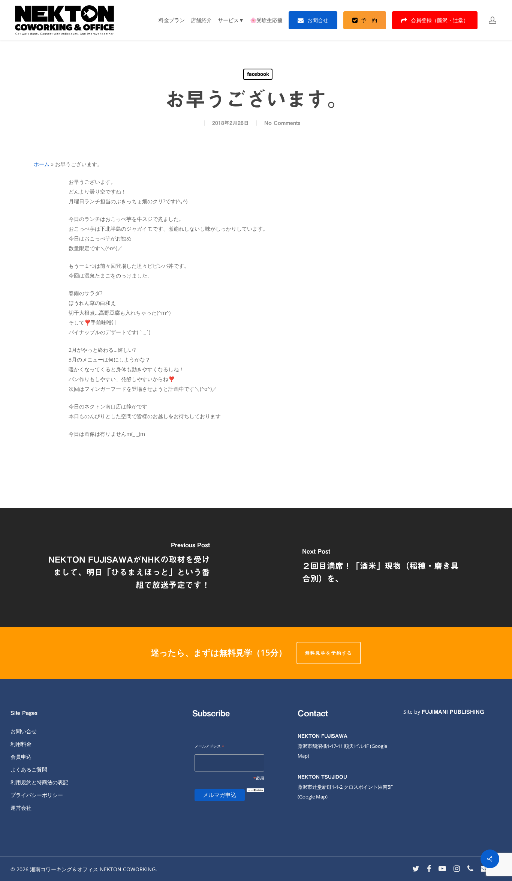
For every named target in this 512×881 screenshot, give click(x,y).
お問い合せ (23, 731)
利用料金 (20, 743)
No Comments (282, 123)
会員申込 (20, 756)
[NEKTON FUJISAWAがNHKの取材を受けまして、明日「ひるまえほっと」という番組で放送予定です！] (128, 567)
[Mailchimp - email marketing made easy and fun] (255, 796)
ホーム (41, 164)
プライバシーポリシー (36, 794)
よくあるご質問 (28, 769)
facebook (258, 74)
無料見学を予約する (328, 653)
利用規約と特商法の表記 (39, 782)
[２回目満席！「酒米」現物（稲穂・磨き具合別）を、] (384, 567)
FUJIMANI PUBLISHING (453, 711)
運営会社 (20, 807)
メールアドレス (209, 746)
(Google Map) (313, 796)
